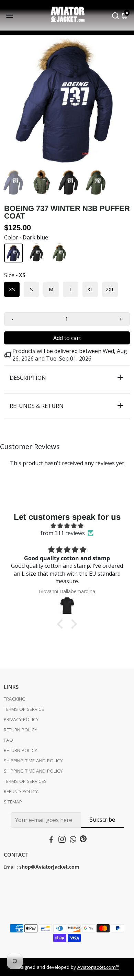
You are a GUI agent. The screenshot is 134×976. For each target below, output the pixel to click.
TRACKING (14, 699)
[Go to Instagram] (62, 840)
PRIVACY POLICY (21, 719)
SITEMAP (13, 802)
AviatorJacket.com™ (98, 967)
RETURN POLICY (20, 730)
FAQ (8, 740)
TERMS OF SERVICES (25, 781)
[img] (67, 525)
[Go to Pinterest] (83, 840)
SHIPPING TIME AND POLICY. (34, 760)
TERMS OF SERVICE (24, 709)
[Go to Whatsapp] (73, 840)
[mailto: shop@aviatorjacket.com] (18, 867)
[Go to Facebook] (51, 840)
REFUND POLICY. (21, 791)
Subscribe (102, 819)
